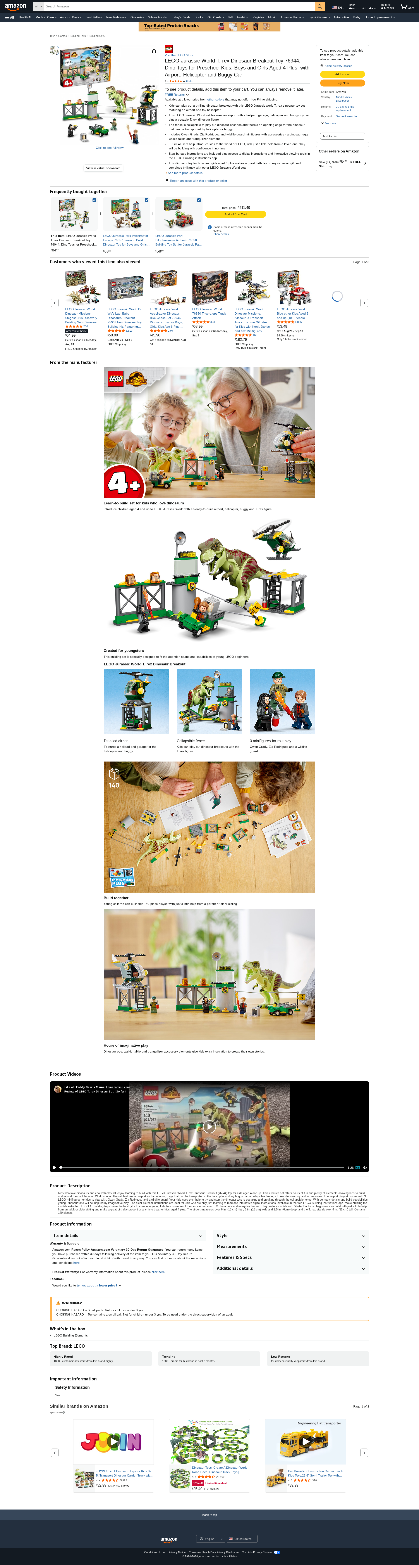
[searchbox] (179, 6)
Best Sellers (94, 17)
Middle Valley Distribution (344, 99)
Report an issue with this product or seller (198, 180)
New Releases (116, 17)
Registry (258, 17)
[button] (9, 17)
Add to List (330, 136)
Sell (230, 17)
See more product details (185, 173)
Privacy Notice (177, 1552)
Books (199, 17)
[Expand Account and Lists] (375, 8)
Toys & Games (58, 36)
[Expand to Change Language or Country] (343, 8)
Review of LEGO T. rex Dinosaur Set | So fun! (95, 1091)
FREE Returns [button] (175, 94)
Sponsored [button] (56, 1412)
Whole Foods (157, 17)
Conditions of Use (154, 1552)
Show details (221, 234)
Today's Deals (180, 17)
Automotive (341, 17)
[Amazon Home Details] (303, 17)
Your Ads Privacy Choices (257, 1552)
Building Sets (97, 36)
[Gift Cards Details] (223, 17)
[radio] (54, 50)
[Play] (53, 1168)
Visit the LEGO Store (179, 55)
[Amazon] (15, 6)
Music (272, 17)
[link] (105, 168)
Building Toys (78, 36)
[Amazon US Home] (169, 1540)
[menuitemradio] (357, 1167)
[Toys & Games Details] (329, 17)
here (76, 1262)
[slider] (201, 1167)
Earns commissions (118, 1087)
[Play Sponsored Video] (113, 1442)
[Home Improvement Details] (394, 17)
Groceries (137, 17)
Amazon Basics (70, 17)
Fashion (242, 17)
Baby (356, 17)
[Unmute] (365, 1167)
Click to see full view (110, 147)
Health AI (25, 17)
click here (158, 1272)
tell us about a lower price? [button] (97, 1285)
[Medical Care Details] (56, 17)
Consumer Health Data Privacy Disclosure (214, 1552)
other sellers (215, 99)
